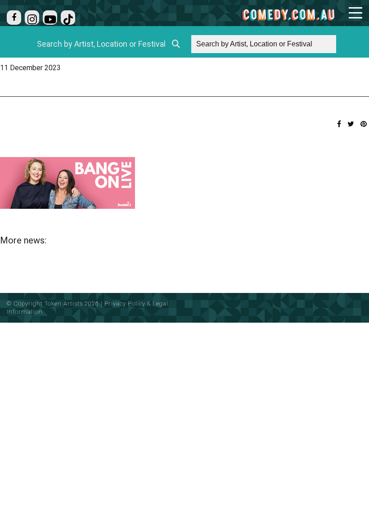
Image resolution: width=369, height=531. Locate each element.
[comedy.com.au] (288, 15)
